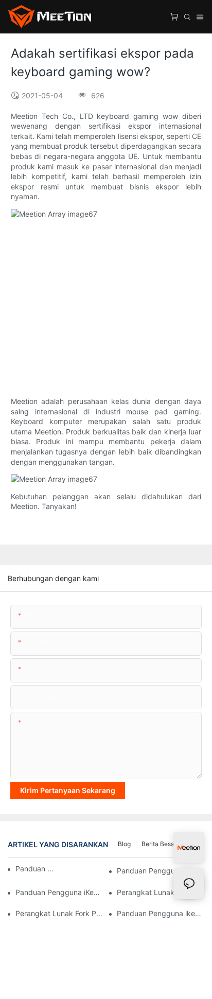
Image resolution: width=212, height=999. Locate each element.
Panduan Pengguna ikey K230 (160, 913)
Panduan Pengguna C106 (160, 870)
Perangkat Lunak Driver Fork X (160, 892)
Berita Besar (159, 844)
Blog (124, 844)
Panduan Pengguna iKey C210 (59, 892)
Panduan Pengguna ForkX (35, 868)
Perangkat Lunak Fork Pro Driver (59, 913)
